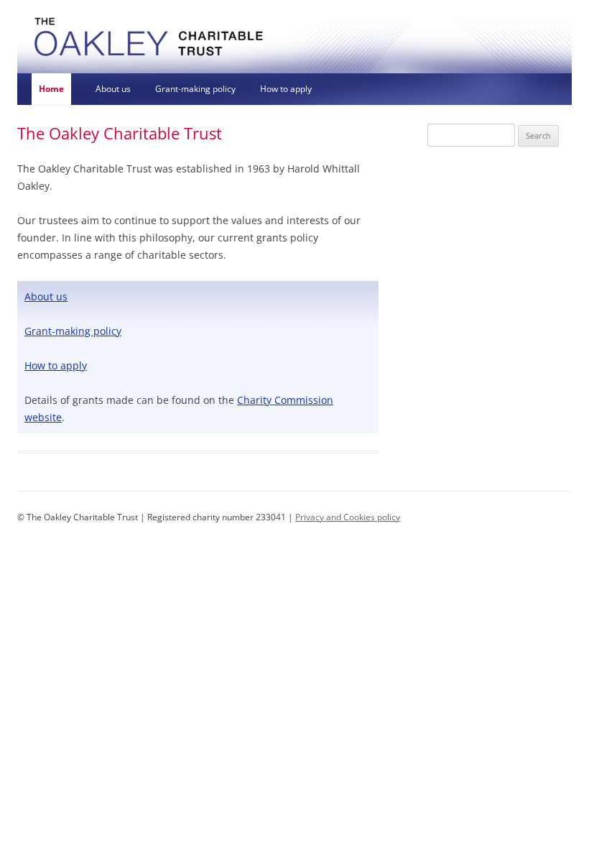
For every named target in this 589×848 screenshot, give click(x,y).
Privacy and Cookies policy (347, 517)
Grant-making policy (195, 89)
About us (113, 89)
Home (51, 89)
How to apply (286, 89)
